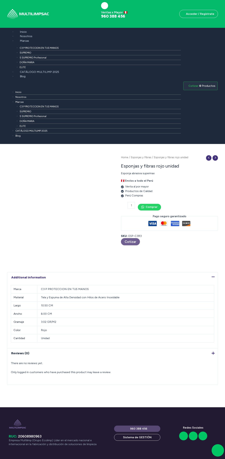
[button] (94, 85)
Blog (22, 76)
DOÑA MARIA (27, 62)
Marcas (24, 40)
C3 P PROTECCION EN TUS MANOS (39, 47)
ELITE (23, 67)
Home (124, 157)
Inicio (23, 31)
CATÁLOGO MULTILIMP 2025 (39, 72)
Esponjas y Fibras (141, 157)
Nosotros (26, 36)
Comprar (151, 207)
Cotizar (130, 242)
